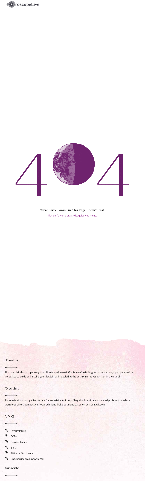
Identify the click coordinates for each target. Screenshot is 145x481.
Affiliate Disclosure (22, 453)
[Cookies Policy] (6, 441)
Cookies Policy (19, 442)
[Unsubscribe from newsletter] (6, 458)
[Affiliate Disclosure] (6, 453)
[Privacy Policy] (6, 430)
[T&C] (6, 447)
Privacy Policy (18, 430)
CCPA (14, 436)
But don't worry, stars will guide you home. (72, 215)
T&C (13, 447)
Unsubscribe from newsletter (27, 459)
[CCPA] (6, 436)
